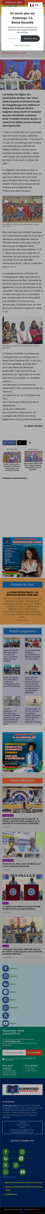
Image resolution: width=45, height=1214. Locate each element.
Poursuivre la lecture (22, 45)
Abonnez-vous (30, 38)
